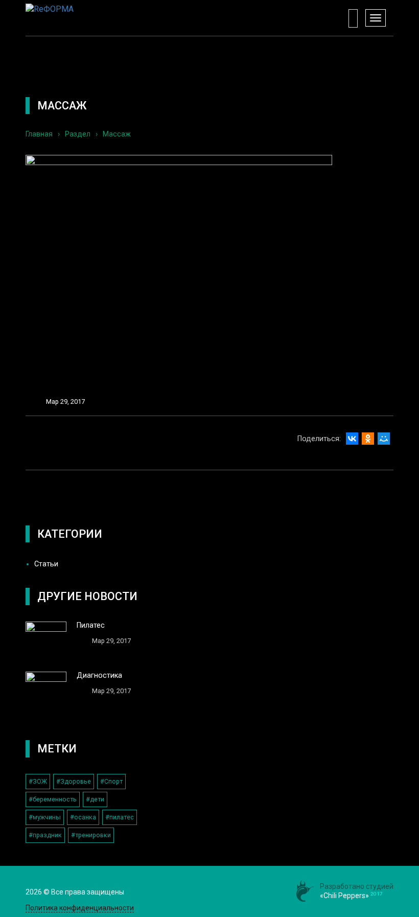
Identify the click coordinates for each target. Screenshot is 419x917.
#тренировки (91, 835)
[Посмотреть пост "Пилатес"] (46, 642)
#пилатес (119, 817)
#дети (95, 799)
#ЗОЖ (38, 781)
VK (189, 891)
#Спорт (111, 781)
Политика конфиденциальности (80, 908)
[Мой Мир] (384, 438)
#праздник (45, 835)
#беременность (53, 799)
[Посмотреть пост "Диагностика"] (46, 692)
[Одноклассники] (368, 438)
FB (209, 891)
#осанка (83, 817)
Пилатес (91, 625)
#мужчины (45, 817)
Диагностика (99, 675)
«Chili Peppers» (344, 895)
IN (229, 891)
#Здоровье (73, 781)
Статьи (46, 564)
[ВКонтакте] (352, 438)
